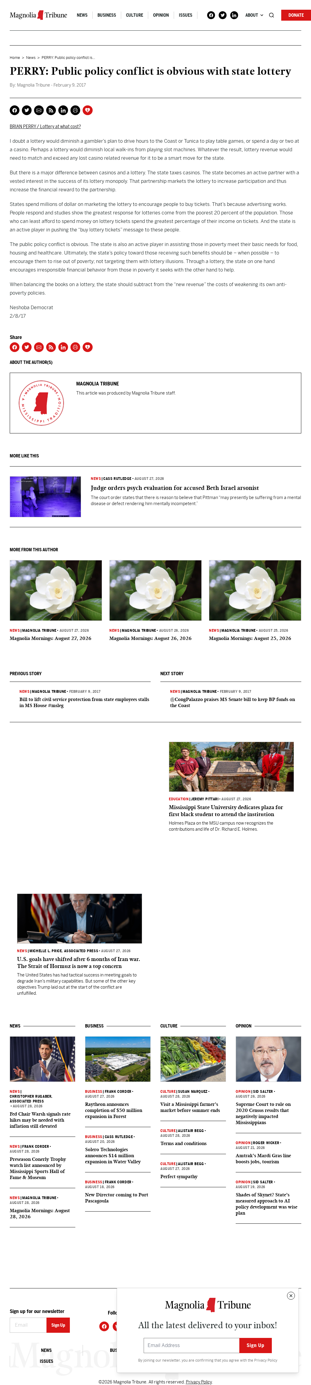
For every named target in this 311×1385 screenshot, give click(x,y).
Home (15, 58)
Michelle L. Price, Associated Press (63, 951)
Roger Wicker (266, 1143)
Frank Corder (35, 1146)
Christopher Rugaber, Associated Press (31, 1098)
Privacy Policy (265, 1360)
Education (179, 799)
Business (106, 15)
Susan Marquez (193, 1091)
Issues (185, 15)
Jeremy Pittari (204, 799)
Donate (296, 15)
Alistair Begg (191, 1131)
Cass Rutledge (117, 479)
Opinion (161, 15)
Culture (134, 15)
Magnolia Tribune (39, 630)
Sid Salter (263, 1091)
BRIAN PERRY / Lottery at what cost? (45, 126)
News (82, 15)
